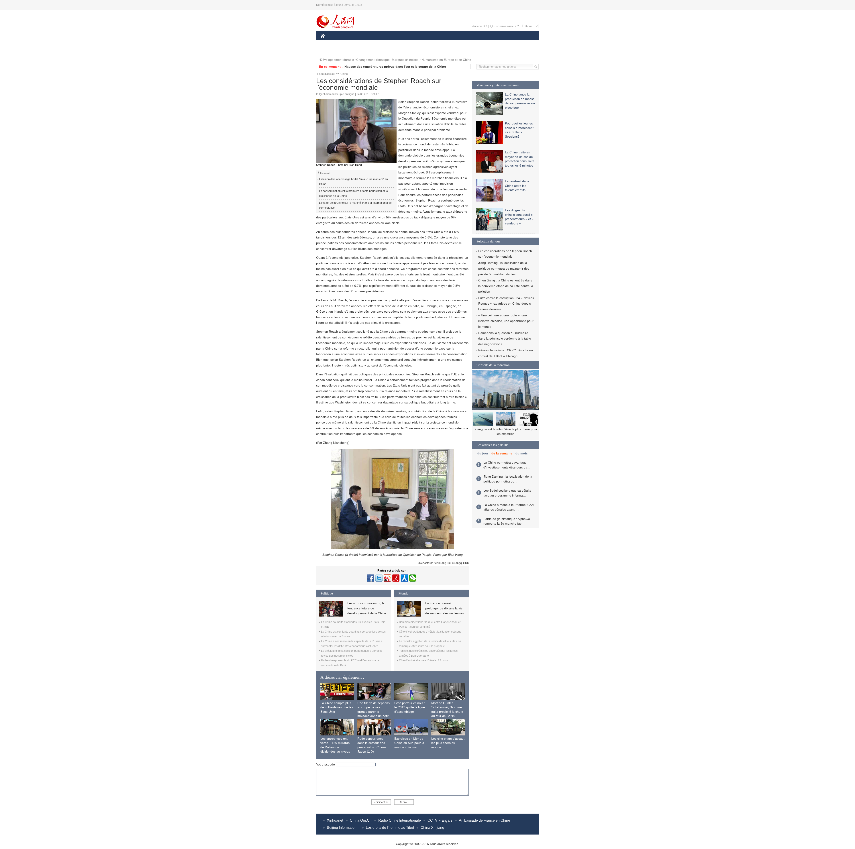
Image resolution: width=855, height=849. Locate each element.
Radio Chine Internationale (399, 820)
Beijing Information (341, 827)
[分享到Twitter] (379, 578)
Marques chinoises (405, 59)
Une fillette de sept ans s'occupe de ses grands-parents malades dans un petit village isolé (373, 711)
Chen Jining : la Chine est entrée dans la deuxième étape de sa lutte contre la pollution (505, 286)
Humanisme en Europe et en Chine (446, 59)
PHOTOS (330, 51)
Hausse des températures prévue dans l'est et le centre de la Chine (395, 66)
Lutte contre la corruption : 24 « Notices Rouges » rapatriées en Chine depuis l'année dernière (506, 303)
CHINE (328, 42)
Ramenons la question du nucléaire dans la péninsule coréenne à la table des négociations (504, 338)
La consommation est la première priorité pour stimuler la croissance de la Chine (353, 193)
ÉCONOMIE (348, 42)
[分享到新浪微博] (387, 578)
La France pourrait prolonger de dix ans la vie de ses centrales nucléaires (444, 608)
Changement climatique (373, 59)
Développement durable (337, 59)
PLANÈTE (477, 42)
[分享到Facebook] (370, 578)
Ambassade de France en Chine (484, 820)
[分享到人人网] (404, 578)
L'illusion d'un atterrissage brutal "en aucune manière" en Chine (353, 182)
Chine (344, 73)
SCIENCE (407, 42)
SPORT (495, 42)
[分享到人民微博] (395, 578)
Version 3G (479, 26)
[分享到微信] (412, 578)
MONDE (368, 42)
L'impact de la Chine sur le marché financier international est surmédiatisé (355, 205)
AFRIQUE (388, 42)
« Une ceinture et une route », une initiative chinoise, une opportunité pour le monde (505, 321)
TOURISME (514, 42)
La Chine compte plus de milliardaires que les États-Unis (336, 707)
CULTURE (428, 42)
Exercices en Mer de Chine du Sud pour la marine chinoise (409, 743)
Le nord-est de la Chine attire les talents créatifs (517, 185)
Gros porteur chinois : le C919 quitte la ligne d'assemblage (409, 707)
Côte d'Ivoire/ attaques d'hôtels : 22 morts (423, 660)
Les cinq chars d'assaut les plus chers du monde (447, 743)
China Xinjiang (432, 827)
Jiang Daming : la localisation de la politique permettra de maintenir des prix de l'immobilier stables (503, 268)
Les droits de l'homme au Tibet (390, 827)
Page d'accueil (326, 73)
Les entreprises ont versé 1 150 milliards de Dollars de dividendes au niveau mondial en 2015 (335, 747)
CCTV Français (440, 820)
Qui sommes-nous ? (504, 26)
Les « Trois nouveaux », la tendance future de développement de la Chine (366, 608)
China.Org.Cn (361, 820)
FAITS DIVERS (453, 42)
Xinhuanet (335, 820)
